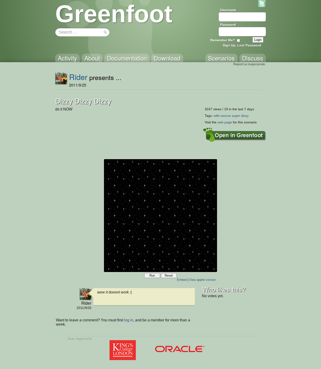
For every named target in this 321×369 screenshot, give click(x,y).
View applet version (202, 280)
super (236, 116)
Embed (182, 280)
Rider (78, 76)
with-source (222, 116)
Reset (169, 275)
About (70, 338)
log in (128, 320)
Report (238, 64)
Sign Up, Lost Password (242, 45)
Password (228, 25)
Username (228, 10)
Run (152, 275)
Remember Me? (222, 40)
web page (224, 122)
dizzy (245, 116)
